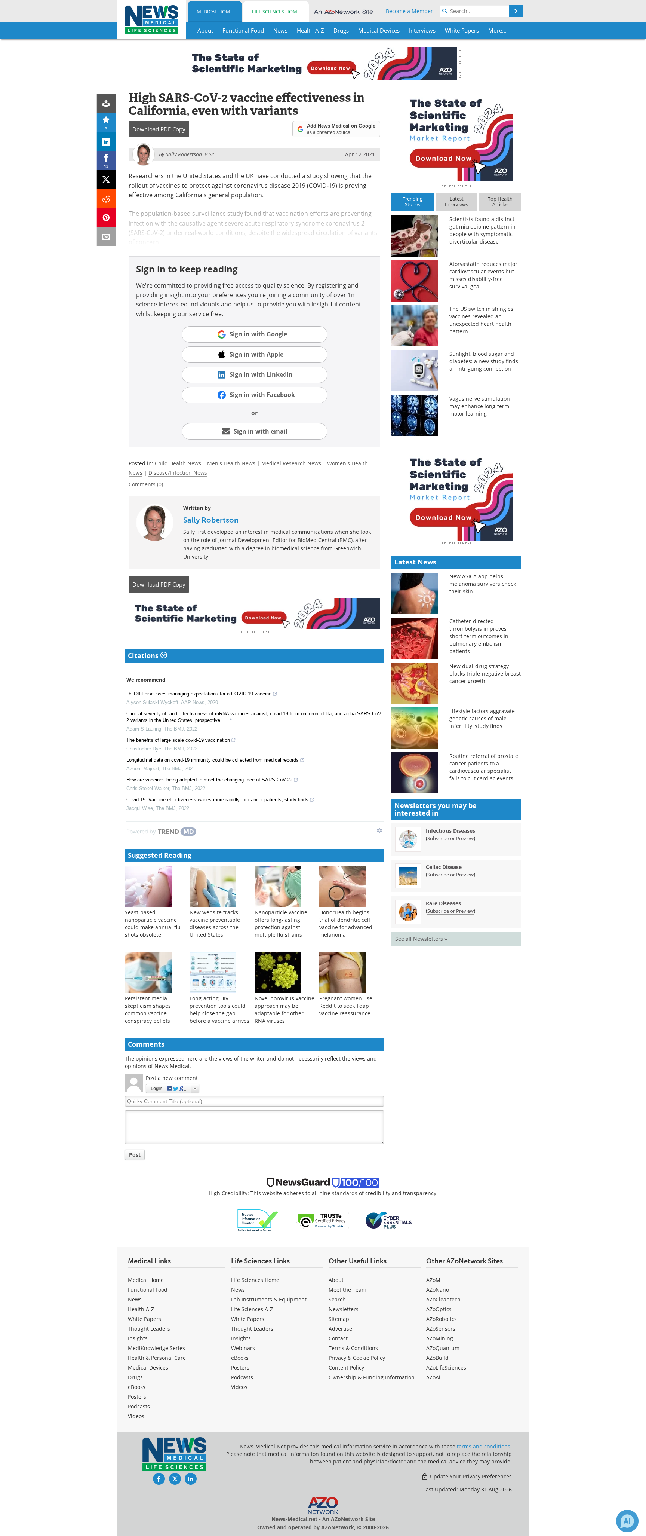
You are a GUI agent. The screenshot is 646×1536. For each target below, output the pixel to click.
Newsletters (344, 1309)
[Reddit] (106, 198)
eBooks (136, 1386)
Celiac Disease (444, 866)
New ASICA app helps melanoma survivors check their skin (482, 584)
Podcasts (139, 1406)
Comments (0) (146, 484)
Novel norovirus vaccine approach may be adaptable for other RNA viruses (284, 1009)
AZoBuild (437, 1357)
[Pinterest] (106, 217)
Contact (338, 1338)
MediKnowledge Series (156, 1348)
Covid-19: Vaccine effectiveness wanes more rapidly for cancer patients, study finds (217, 799)
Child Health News (178, 463)
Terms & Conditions (353, 1348)
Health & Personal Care (157, 1357)
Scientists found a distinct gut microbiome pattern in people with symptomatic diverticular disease (482, 230)
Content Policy (346, 1367)
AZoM (433, 1279)
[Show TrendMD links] (379, 830)
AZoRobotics (441, 1318)
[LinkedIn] (106, 141)
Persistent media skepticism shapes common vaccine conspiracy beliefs (148, 1009)
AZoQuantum (442, 1348)
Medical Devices (148, 1367)
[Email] (106, 236)
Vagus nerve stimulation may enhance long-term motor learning (479, 406)
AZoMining (439, 1338)
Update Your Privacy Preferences (470, 1476)
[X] (106, 179)
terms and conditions (483, 1446)
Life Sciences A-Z (252, 1309)
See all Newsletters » (421, 938)
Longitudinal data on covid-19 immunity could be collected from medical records (212, 760)
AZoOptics (439, 1309)
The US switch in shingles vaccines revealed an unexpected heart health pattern (481, 320)
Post (135, 1154)
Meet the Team (347, 1289)
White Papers (144, 1318)
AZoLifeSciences (446, 1367)
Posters (137, 1396)
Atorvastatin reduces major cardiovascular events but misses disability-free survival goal (483, 275)
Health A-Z (141, 1309)
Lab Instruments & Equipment (269, 1299)
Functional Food (147, 1289)
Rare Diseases (443, 903)
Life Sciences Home (276, 11)
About (336, 1279)
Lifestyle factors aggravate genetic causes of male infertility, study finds (482, 718)
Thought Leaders (149, 1328)
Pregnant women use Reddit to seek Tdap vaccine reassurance (345, 1006)
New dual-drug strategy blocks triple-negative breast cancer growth (485, 674)
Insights (138, 1338)
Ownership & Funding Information (372, 1377)
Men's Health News (231, 463)
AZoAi (433, 1377)
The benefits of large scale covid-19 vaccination (178, 740)
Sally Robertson (211, 519)
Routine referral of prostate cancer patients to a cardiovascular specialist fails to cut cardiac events (483, 767)
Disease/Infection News (177, 472)
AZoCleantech (443, 1299)
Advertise (340, 1328)
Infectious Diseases (450, 830)
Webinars (243, 1348)
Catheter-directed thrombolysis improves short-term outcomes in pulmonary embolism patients (478, 636)
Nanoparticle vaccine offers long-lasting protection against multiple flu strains (281, 923)
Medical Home (215, 11)
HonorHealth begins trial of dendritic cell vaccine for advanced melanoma (345, 923)
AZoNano (437, 1289)
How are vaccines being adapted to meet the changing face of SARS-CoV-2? (209, 780)
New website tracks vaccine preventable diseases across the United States (215, 923)
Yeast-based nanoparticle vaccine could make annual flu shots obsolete (153, 923)
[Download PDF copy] (106, 103)
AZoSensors (440, 1328)
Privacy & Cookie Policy (357, 1357)
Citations (144, 655)
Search (337, 1299)
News (135, 1299)
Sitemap (339, 1318)
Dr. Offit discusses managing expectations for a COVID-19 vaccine (198, 694)
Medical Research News (291, 463)
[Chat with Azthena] (627, 1521)
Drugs (135, 1377)
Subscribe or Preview (450, 838)
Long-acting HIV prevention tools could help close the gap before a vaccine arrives (219, 1009)
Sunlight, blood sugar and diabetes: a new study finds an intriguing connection (483, 361)
